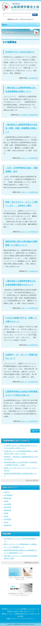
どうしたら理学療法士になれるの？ (25, 609)
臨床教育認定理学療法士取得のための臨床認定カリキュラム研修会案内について (21, 551)
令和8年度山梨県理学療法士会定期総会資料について (20, 475)
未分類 (6, 516)
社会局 (6, 522)
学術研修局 (7, 510)
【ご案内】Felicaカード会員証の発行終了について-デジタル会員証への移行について (21, 447)
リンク (31, 611)
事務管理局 (33, 115)
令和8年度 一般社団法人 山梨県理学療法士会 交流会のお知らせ (21, 458)
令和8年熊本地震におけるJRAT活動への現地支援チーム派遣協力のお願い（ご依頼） (21, 463)
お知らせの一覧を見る (32, 480)
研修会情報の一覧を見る (31, 562)
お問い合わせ (24, 611)
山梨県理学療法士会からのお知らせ (25, 614)
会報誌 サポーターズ (12, 618)
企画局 (6, 501)
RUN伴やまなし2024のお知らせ (19, 52)
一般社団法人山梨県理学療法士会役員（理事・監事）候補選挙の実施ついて (21, 128)
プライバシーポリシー (26, 19)
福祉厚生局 (7, 525)
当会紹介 (16, 611)
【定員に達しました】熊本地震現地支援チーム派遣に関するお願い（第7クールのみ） (21, 452)
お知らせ (24, 158)
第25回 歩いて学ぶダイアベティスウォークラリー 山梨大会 (21, 469)
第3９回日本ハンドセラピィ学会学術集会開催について (20, 540)
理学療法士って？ (7, 609)
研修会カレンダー (12, 19)
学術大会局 (7, 507)
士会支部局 (7, 504)
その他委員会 (32, 78)
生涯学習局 (7, 519)
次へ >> (35, 431)
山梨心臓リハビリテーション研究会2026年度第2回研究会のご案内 (20, 557)
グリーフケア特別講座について (14, 547)
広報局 (6, 513)
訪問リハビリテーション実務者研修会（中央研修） (21, 544)
